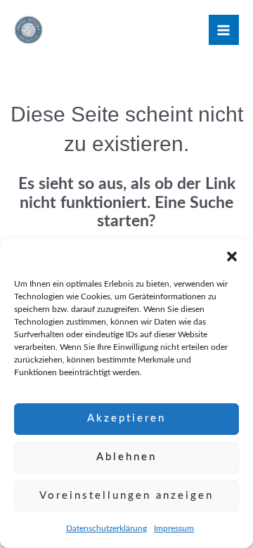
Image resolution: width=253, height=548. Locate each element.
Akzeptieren (126, 418)
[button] (232, 256)
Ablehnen (126, 457)
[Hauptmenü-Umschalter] (224, 30)
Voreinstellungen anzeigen (126, 495)
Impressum (174, 528)
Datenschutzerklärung (106, 528)
